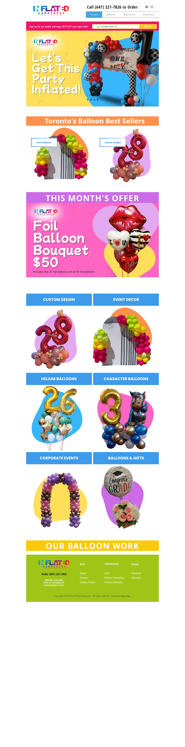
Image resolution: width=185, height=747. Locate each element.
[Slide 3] (94, 99)
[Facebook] (146, 7)
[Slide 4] (97, 99)
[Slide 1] (87, 99)
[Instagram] (151, 7)
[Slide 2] (91, 100)
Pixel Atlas (125, 596)
